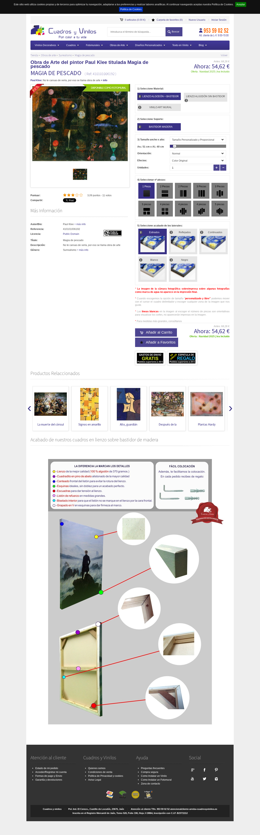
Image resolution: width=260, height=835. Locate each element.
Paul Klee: (36, 80)
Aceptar (240, 4)
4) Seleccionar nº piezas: (151, 179)
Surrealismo (65, 55)
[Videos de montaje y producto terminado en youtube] (192, 778)
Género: (35, 250)
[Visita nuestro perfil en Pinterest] (216, 769)
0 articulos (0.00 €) (135, 19)
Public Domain (71, 234)
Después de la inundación (129, 426)
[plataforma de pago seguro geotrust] (148, 795)
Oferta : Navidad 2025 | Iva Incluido (210, 71)
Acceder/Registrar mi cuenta (51, 772)
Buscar (175, 31)
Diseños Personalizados (148, 45)
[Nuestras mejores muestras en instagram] (216, 778)
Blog (201, 45)
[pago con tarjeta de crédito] (110, 795)
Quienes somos (96, 768)
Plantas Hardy (168, 424)
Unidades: (143, 167)
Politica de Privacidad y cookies (105, 776)
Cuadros (71, 45)
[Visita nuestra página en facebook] (204, 769)
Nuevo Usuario (197, 19)
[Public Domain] (112, 235)
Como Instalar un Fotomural (156, 779)
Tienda (34, 55)
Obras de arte (48, 55)
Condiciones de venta (100, 772)
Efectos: (142, 160)
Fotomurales (93, 45)
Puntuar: (35, 195)
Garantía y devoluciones (48, 779)
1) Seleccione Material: (150, 88)
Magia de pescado (85, 55)
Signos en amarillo (50, 424)
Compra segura (149, 772)
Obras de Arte (117, 45)
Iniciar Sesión (218, 19)
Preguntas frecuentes (153, 768)
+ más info (80, 224)
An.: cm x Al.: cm (150, 146)
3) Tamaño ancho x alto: (151, 139)
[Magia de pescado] (80, 180)
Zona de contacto (150, 783)
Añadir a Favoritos (161, 342)
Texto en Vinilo (180, 45)
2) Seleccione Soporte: (150, 119)
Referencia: (37, 229)
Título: (34, 240)
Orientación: (144, 153)
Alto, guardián (89, 424)
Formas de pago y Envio (48, 776)
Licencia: (35, 234)
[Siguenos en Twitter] (204, 778)
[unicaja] (123, 795)
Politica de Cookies (131, 9)
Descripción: (37, 245)
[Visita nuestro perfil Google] (192, 769)
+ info (104, 80)
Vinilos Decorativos (45, 45)
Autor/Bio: (36, 224)
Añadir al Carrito (159, 332)
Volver (224, 55)
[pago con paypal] (135, 795)
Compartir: (36, 200)
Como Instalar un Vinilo (154, 776)
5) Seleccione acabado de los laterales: (160, 225)
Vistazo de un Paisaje (206, 424)
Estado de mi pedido (46, 768)
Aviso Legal (94, 779)
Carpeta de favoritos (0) (170, 19)
